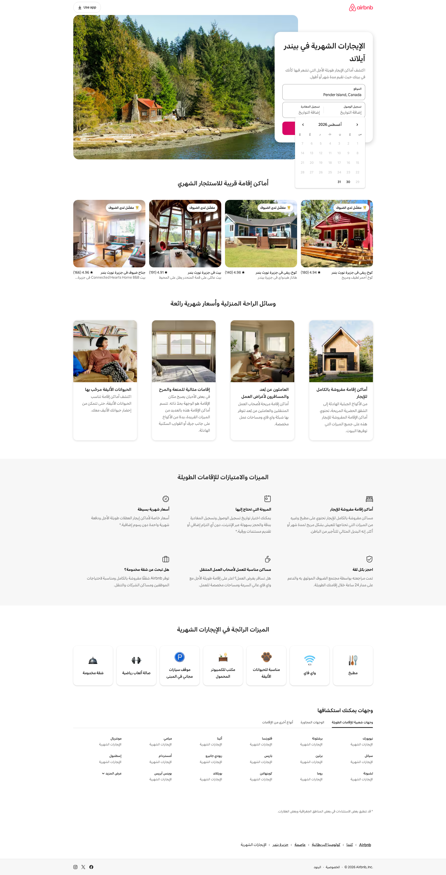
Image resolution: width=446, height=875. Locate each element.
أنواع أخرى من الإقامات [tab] (277, 722)
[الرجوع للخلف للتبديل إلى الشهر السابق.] (357, 124)
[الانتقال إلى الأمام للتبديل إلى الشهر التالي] (303, 124)
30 (348, 182)
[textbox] (344, 113)
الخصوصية (333, 867)
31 (339, 182)
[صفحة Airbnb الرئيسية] (361, 7)
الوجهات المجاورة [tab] (312, 722)
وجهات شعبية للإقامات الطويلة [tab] (352, 722)
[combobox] (323, 95)
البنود (317, 867)
